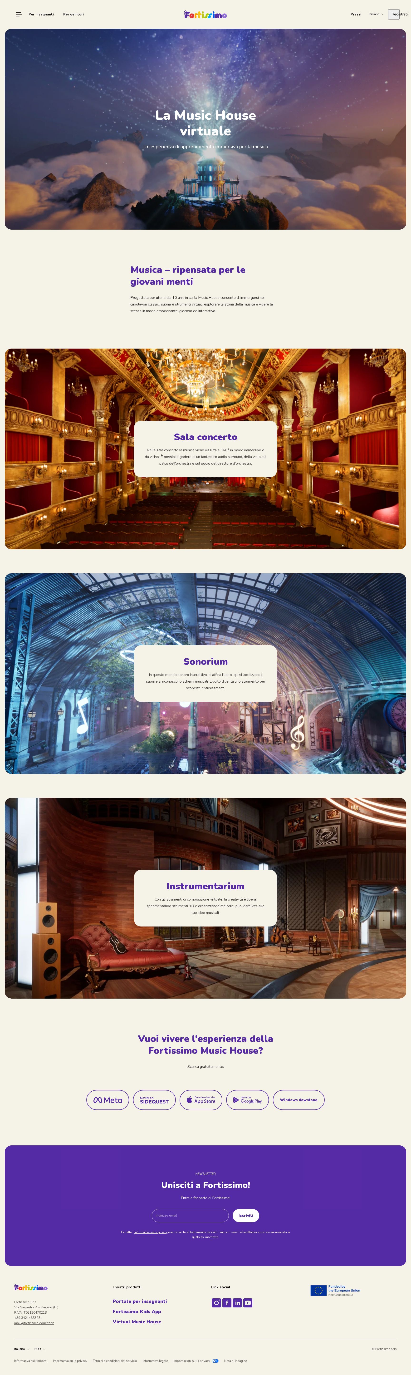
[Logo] (205, 14)
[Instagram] (216, 1303)
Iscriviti (246, 1215)
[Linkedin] (237, 1303)
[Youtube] (248, 1303)
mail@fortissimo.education (34, 1323)
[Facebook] (227, 1303)
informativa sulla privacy (150, 1232)
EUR (37, 1349)
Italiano (19, 1349)
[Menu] (19, 14)
